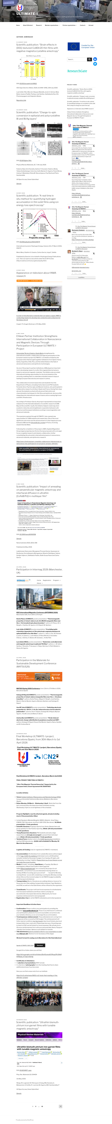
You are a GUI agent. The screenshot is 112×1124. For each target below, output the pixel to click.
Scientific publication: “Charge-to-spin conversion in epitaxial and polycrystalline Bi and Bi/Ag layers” (38, 115)
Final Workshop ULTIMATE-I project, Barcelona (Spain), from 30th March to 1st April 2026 (38, 739)
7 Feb (84, 177)
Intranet (91, 25)
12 (42, 1106)
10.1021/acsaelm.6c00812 (28, 83)
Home (18, 25)
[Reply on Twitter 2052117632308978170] (72, 168)
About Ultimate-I (28, 25)
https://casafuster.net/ (28, 868)
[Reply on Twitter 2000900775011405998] (72, 242)
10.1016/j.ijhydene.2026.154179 (30, 242)
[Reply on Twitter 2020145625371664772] (72, 202)
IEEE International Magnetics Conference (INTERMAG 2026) (37, 612)
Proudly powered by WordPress (25, 1120)
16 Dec (74, 232)
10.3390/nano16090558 (28, 534)
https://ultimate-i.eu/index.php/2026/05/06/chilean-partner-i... (82, 161)
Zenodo (18, 183)
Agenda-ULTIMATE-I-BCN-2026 (25, 945)
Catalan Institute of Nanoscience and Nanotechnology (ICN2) (41, 797)
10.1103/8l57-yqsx (25, 1070)
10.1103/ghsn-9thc (26, 160)
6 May (84, 145)
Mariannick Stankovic (78, 230)
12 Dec (73, 253)
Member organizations (51, 25)
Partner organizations (69, 25)
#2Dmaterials (75, 267)
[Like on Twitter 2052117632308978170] (78, 168)
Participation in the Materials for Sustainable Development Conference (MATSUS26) (36, 663)
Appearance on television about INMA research (80, 108)
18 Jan (84, 210)
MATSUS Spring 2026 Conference (28, 688)
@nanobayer (87, 251)
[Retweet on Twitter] (76, 226)
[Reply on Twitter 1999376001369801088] (72, 273)
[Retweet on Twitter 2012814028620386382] (75, 221)
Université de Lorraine (38, 422)
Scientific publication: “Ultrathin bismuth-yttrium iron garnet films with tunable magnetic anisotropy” (37, 1025)
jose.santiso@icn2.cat (30, 910)
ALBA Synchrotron (46, 839)
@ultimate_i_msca (76, 145)
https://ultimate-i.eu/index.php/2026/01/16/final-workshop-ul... (81, 195)
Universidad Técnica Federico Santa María (30, 353)
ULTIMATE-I (27, 14)
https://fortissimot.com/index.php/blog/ (83, 239)
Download (40, 945)
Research (39, 25)
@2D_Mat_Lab (81, 257)
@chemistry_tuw (76, 271)
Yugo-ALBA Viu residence (28, 856)
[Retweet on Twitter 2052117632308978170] (75, 168)
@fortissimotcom (90, 230)
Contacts (82, 25)
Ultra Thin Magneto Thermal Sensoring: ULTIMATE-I (80, 142)
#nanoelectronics (84, 267)
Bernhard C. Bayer (77, 251)
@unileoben (75, 259)
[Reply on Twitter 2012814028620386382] (72, 221)
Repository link (21, 100)
